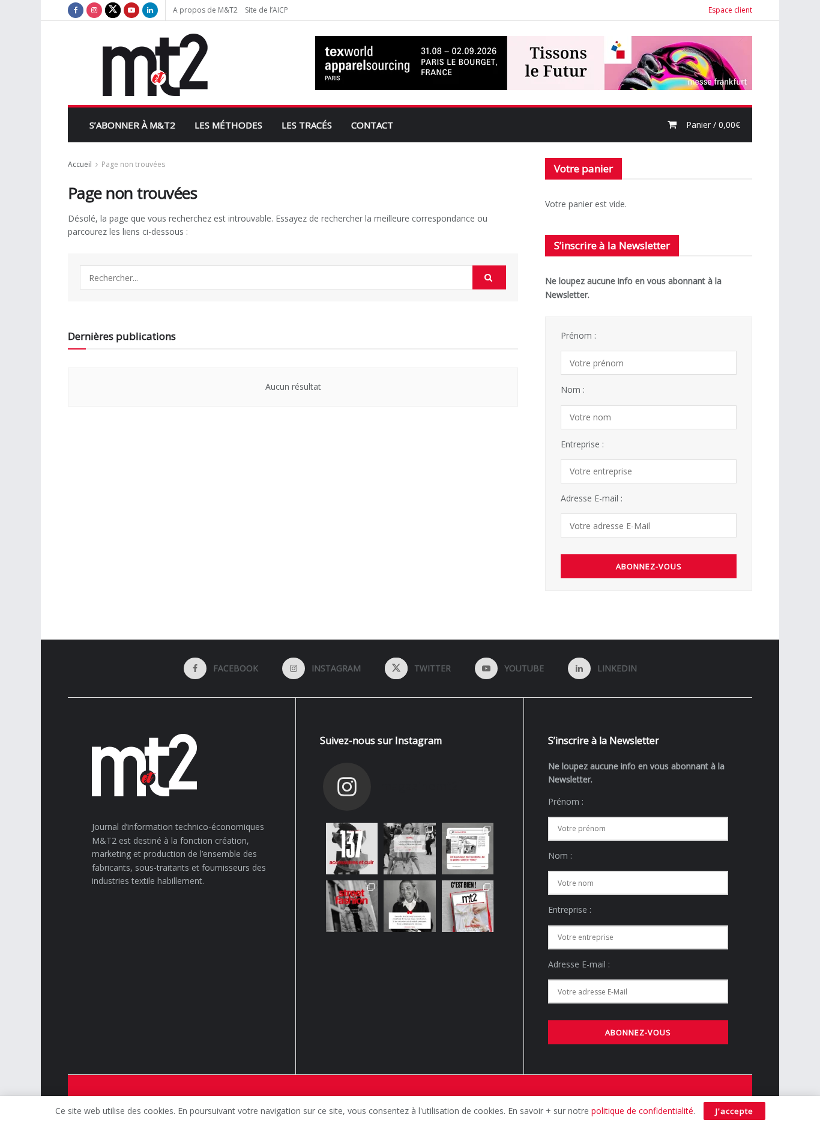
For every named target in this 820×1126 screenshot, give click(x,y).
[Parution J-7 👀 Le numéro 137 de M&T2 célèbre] (352, 848)
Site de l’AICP (266, 10)
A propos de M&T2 (205, 10)
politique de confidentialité (642, 1110)
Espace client (730, 10)
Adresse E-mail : (592, 498)
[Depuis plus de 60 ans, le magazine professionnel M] (467, 906)
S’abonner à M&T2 (132, 125)
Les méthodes (228, 125)
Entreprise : (582, 444)
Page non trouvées (133, 164)
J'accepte (734, 1111)
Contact (372, 125)
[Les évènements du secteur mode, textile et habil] (409, 848)
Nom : (573, 389)
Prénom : (578, 335)
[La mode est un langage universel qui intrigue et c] (409, 906)
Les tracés (307, 125)
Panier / (713, 124)
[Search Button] (489, 277)
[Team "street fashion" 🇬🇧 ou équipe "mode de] (352, 906)
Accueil (80, 164)
